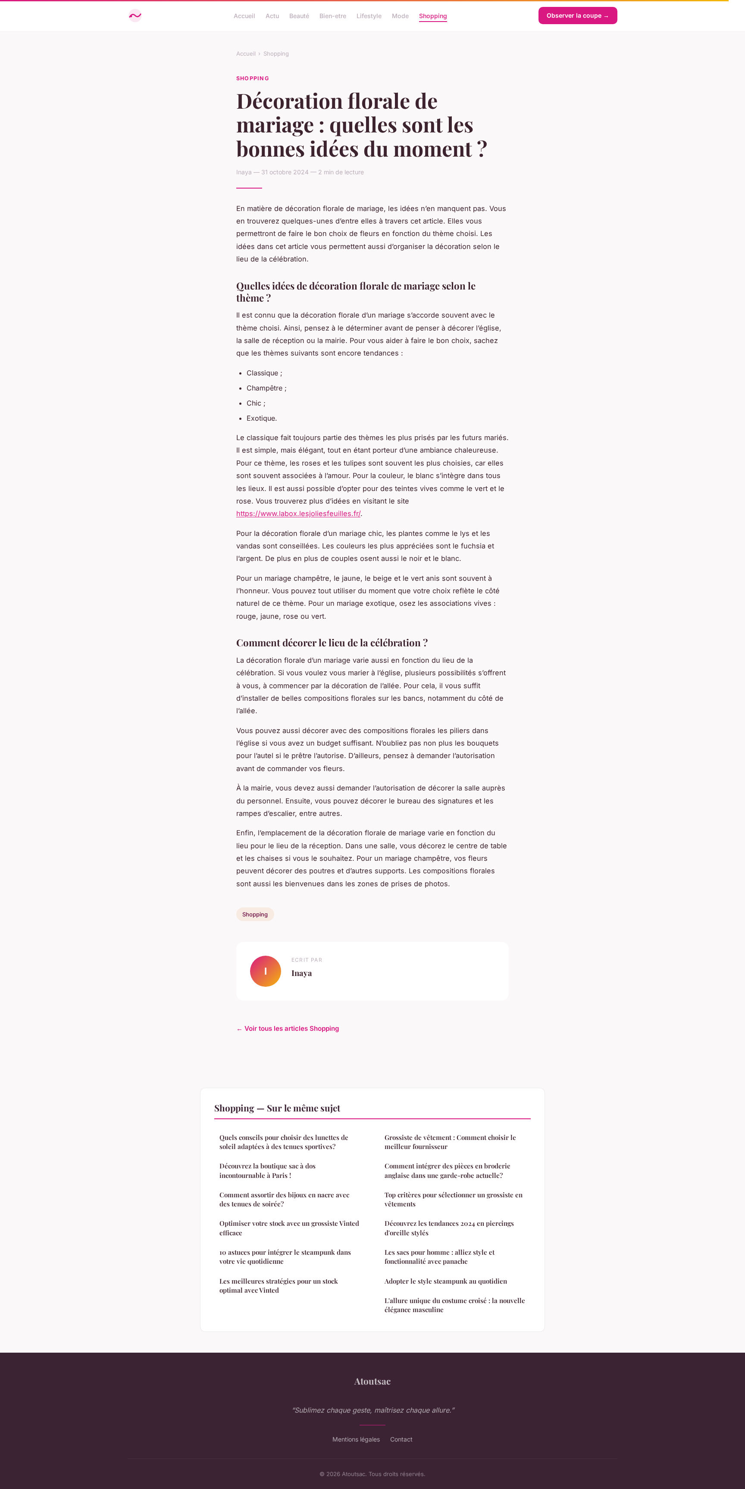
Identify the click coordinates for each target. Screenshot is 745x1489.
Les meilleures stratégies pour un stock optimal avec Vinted (278, 1285)
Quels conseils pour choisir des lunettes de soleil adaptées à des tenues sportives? (283, 1142)
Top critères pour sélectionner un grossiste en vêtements (454, 1199)
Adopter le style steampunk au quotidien (446, 1281)
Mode (400, 15)
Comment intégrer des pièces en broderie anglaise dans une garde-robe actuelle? (447, 1170)
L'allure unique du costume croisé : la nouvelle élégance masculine (455, 1305)
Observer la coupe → (578, 15)
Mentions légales (356, 1439)
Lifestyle (369, 15)
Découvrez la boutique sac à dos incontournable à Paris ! (267, 1170)
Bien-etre (332, 15)
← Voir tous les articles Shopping (287, 1028)
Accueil (244, 15)
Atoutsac (372, 1381)
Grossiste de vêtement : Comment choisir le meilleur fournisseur (450, 1142)
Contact (401, 1439)
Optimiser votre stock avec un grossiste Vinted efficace (289, 1228)
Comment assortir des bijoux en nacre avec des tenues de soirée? (284, 1199)
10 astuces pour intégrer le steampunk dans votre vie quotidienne (285, 1256)
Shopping (433, 15)
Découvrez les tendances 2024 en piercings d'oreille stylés (449, 1228)
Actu (272, 15)
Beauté (299, 15)
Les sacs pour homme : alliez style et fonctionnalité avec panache (440, 1256)
